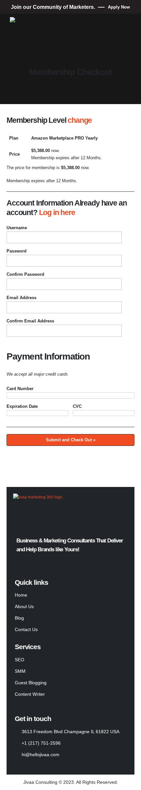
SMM (20, 671)
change (80, 120)
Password (17, 251)
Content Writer (30, 694)
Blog (19, 618)
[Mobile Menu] (16, 55)
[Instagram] (42, 564)
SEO (19, 659)
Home (21, 595)
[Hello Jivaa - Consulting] (34, 21)
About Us (24, 606)
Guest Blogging (31, 682)
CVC (77, 406)
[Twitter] (30, 564)
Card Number (20, 388)
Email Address (21, 297)
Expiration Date (22, 406)
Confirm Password (25, 274)
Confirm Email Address (30, 320)
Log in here (57, 212)
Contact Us (26, 629)
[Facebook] (18, 564)
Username (17, 227)
